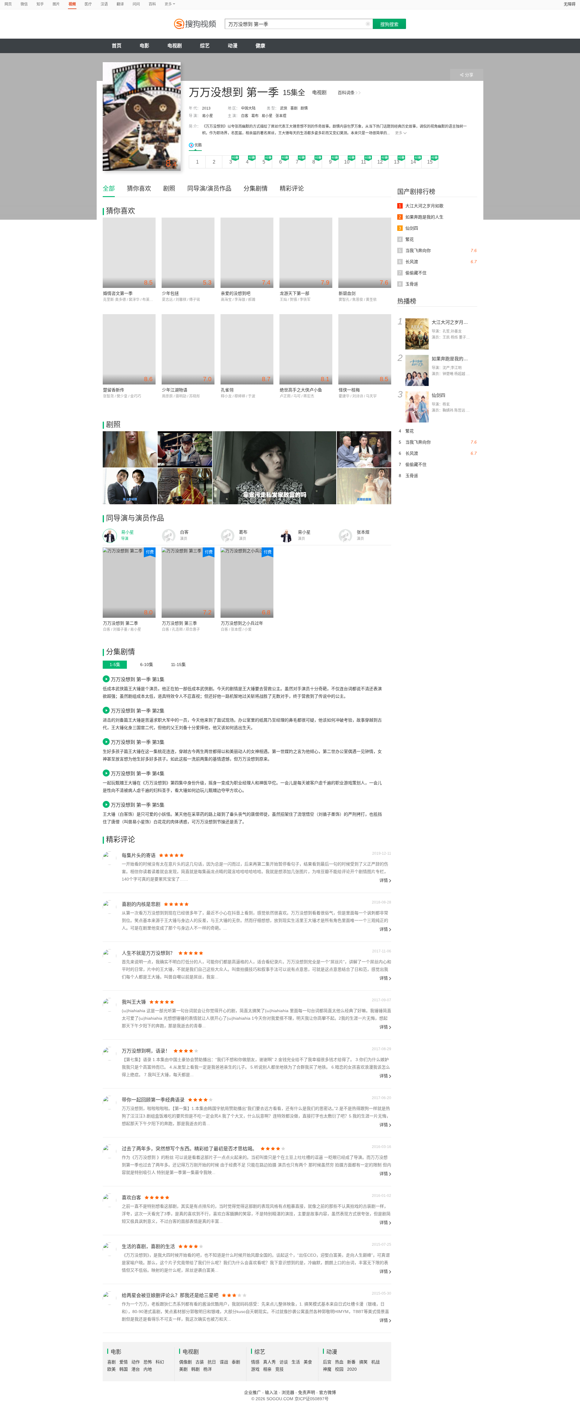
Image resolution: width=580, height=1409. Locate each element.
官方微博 (327, 1392)
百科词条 (346, 92)
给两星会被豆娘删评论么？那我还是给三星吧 (170, 1295)
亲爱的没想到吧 (235, 293)
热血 (339, 1362)
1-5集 (115, 664)
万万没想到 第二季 (120, 623)
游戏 (255, 1369)
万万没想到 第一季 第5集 (137, 805)
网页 (8, 4)
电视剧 (174, 45)
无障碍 (569, 4)
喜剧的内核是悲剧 (141, 904)
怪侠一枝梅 (349, 389)
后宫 (327, 1362)
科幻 (160, 1362)
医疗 (88, 4)
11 (363, 161)
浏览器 (288, 1392)
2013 (206, 108)
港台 (135, 1369)
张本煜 (281, 116)
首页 (116, 45)
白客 (244, 116)
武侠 (283, 108)
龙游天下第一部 (294, 293)
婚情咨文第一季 (118, 293)
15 (430, 161)
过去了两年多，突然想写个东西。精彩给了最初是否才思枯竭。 (189, 1148)
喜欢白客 (131, 1197)
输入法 (271, 1392)
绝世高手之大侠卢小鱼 (301, 389)
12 (380, 161)
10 (347, 161)
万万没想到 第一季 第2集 (137, 710)
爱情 (123, 1362)
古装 (199, 1362)
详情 (383, 880)
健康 (260, 45)
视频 (72, 4)
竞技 (279, 1369)
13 (396, 161)
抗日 (212, 1362)
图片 (56, 4)
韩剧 (195, 1369)
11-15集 (178, 664)
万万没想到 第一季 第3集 (137, 742)
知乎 (40, 4)
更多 (398, 133)
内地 (147, 1369)
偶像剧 (185, 1362)
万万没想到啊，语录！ (146, 1051)
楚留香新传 (113, 389)
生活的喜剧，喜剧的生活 (148, 1246)
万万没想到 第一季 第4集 (137, 773)
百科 (152, 4)
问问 (136, 4)
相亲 (267, 1369)
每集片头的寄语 (139, 855)
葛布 (255, 116)
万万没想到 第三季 (179, 623)
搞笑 (363, 1362)
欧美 (111, 1369)
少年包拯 (170, 293)
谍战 (224, 1362)
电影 (144, 45)
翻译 (120, 4)
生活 (296, 1362)
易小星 (207, 116)
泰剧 (236, 1362)
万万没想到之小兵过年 (242, 623)
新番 (351, 1362)
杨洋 (207, 1369)
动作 (135, 1362)
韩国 (123, 1369)
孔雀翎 (227, 389)
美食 (308, 1362)
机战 (375, 1362)
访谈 (283, 1362)
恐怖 (147, 1362)
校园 (339, 1369)
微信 (24, 4)
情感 (255, 1362)
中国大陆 (248, 108)
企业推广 (252, 1392)
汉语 (104, 4)
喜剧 (294, 108)
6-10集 (146, 664)
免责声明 (306, 1392)
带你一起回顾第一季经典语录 (153, 1099)
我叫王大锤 (134, 1002)
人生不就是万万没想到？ (148, 953)
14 (413, 161)
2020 (352, 1369)
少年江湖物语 (174, 389)
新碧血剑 (347, 293)
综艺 (205, 45)
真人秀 (269, 1362)
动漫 (232, 45)
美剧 (183, 1369)
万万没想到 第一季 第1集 (137, 679)
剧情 (304, 108)
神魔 (327, 1369)
